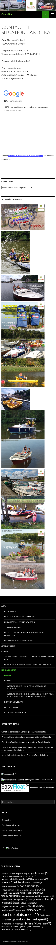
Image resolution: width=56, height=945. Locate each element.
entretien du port (10, 893)
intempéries (47, 896)
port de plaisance (21, 914)
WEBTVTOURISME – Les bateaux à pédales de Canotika (26, 687)
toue (24, 926)
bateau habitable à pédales (16, 879)
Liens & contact (8, 670)
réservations (6, 927)
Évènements (10, 611)
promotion (7, 919)
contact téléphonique (28, 890)
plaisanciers (35, 909)
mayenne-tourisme (11, 906)
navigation (8, 910)
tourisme (7, 929)
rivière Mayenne (37, 923)
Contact (8, 675)
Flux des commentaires (11, 830)
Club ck (4, 651)
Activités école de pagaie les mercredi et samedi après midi (29, 658)
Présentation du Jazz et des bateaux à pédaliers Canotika (26, 737)
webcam (26, 929)
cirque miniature (10, 890)
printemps (47, 915)
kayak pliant (45, 899)
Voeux (17, 930)
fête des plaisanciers (31, 892)
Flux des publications (10, 825)
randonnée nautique (31, 919)
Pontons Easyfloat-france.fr (41, 787)
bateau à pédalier (10, 886)
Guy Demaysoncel (31, 896)
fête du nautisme (11, 895)
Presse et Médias (11, 707)
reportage (7, 923)
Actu (3, 606)
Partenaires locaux (13, 702)
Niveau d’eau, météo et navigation (20, 622)
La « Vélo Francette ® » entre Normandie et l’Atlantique (24, 634)
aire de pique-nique (22, 873)
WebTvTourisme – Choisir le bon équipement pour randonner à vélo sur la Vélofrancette (30, 695)
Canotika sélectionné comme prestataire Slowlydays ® (25, 742)
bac (22, 876)
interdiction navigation (14, 899)
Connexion (6, 820)
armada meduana (10, 876)
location (7, 902)
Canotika (6, 14)
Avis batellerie (14, 627)
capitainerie (29, 886)
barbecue (30, 876)
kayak (31, 899)
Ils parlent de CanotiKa (15, 713)
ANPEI (13, 774)
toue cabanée (35, 926)
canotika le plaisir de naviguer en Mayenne (25, 155)
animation (40, 873)
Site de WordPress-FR (11, 835)
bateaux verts (39, 879)
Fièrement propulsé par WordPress (14, 941)
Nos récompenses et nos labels (18, 641)
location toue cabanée (25, 903)
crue (41, 889)
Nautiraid (36, 906)
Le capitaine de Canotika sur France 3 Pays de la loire (24, 755)
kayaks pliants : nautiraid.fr (40, 779)
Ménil (24, 907)
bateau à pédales (33, 882)
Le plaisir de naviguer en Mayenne (19, 617)
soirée (17, 926)
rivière (19, 923)
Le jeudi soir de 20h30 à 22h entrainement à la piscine (28, 665)
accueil (6, 873)
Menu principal (52, 14)
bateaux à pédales (13, 882)
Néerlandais (21, 910)
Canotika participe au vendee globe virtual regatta (23, 731)
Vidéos (7, 681)
